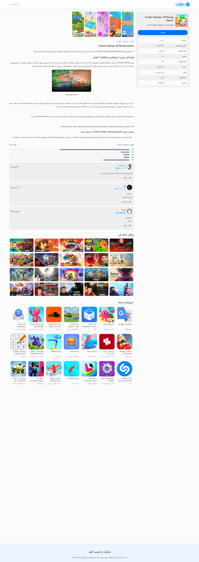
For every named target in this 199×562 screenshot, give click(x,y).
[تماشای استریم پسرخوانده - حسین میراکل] (46, 260)
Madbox (161, 83)
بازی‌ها (126, 41)
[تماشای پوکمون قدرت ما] (96, 275)
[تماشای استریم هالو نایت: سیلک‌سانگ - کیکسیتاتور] (96, 260)
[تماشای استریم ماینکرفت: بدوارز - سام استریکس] (46, 290)
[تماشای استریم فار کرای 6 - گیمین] (22, 246)
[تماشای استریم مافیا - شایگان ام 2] (71, 246)
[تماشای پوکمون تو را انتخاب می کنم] (46, 246)
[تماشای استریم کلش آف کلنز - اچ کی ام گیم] (22, 290)
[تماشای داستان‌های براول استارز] (71, 275)
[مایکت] (182, 6)
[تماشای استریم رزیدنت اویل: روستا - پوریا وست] (71, 290)
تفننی (162, 77)
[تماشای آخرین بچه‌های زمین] (22, 275)
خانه (132, 41)
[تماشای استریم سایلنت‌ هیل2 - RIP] (46, 275)
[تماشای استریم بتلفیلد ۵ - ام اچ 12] (121, 290)
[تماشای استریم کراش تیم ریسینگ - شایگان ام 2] (22, 260)
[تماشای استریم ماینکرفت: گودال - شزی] (96, 246)
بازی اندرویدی (159, 72)
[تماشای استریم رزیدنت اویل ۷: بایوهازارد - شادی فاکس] (96, 290)
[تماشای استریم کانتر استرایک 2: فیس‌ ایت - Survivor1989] (121, 246)
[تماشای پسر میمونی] (71, 260)
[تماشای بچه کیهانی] (121, 260)
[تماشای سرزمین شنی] (121, 275)
